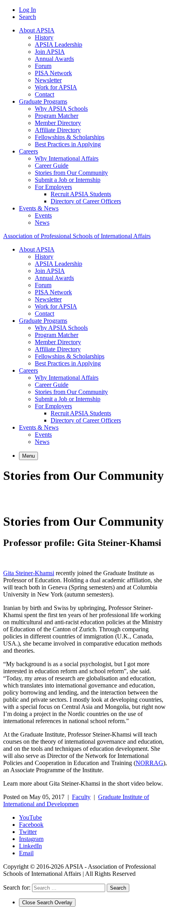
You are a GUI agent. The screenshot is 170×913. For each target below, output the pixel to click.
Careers (28, 151)
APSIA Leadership (58, 44)
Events (43, 215)
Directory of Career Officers (86, 201)
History (44, 37)
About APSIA (37, 30)
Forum (43, 66)
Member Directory (58, 122)
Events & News (39, 208)
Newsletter (48, 80)
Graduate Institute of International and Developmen (76, 800)
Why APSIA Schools (61, 108)
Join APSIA (50, 51)
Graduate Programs (43, 101)
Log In (27, 9)
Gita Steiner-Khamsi (28, 573)
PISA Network (53, 73)
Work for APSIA (56, 87)
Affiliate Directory (58, 130)
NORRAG (149, 763)
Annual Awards (54, 58)
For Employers (53, 187)
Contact (44, 94)
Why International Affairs (66, 158)
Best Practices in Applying (68, 144)
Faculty (81, 797)
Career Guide (51, 165)
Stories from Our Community (71, 172)
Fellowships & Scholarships (69, 137)
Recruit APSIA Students (81, 194)
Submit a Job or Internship (67, 179)
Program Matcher (56, 115)
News (42, 222)
